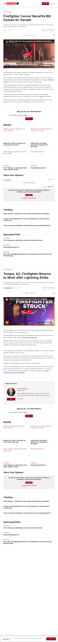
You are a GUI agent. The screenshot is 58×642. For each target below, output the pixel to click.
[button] (4, 4)
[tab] (7, 179)
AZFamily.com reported (29, 337)
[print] (54, 35)
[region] (29, 183)
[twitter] (29, 35)
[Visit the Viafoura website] (51, 186)
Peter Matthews (7, 288)
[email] (34, 35)
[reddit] (31, 35)
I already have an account (29, 198)
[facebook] (24, 35)
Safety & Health (7, 11)
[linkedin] (26, 35)
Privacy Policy (6, 639)
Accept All (51, 638)
